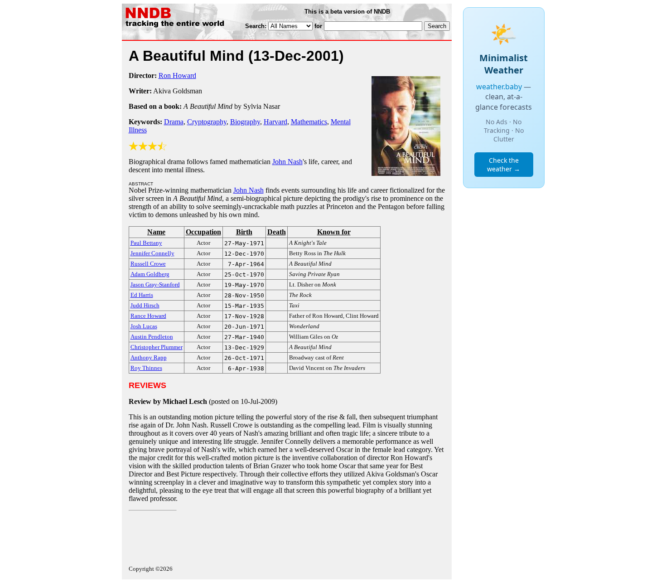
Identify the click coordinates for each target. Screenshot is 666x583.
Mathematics (309, 122)
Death (276, 232)
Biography (245, 122)
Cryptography (207, 122)
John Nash (287, 161)
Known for (334, 232)
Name (156, 232)
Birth (244, 232)
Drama (173, 122)
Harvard (275, 122)
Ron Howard (177, 75)
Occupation (203, 232)
